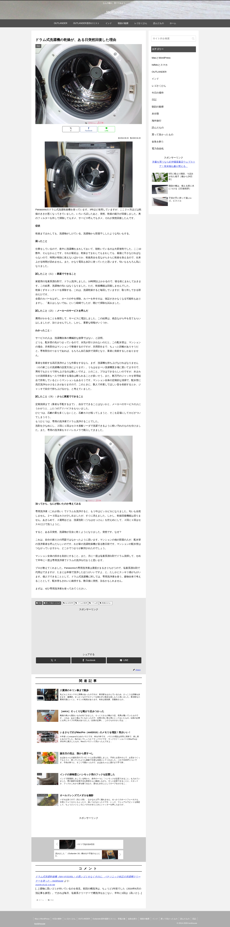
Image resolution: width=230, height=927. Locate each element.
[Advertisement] (88, 630)
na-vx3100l (69, 603)
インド (155, 919)
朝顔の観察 (144, 919)
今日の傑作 (57, 919)
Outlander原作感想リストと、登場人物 (109, 919)
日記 (40, 603)
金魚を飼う (132, 919)
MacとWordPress (42, 919)
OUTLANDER (84, 919)
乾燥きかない (107, 603)
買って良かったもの (53, 603)
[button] (193, 38)
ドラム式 (94, 603)
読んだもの (185, 919)
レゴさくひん (70, 919)
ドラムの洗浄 (82, 603)
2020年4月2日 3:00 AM (45, 885)
